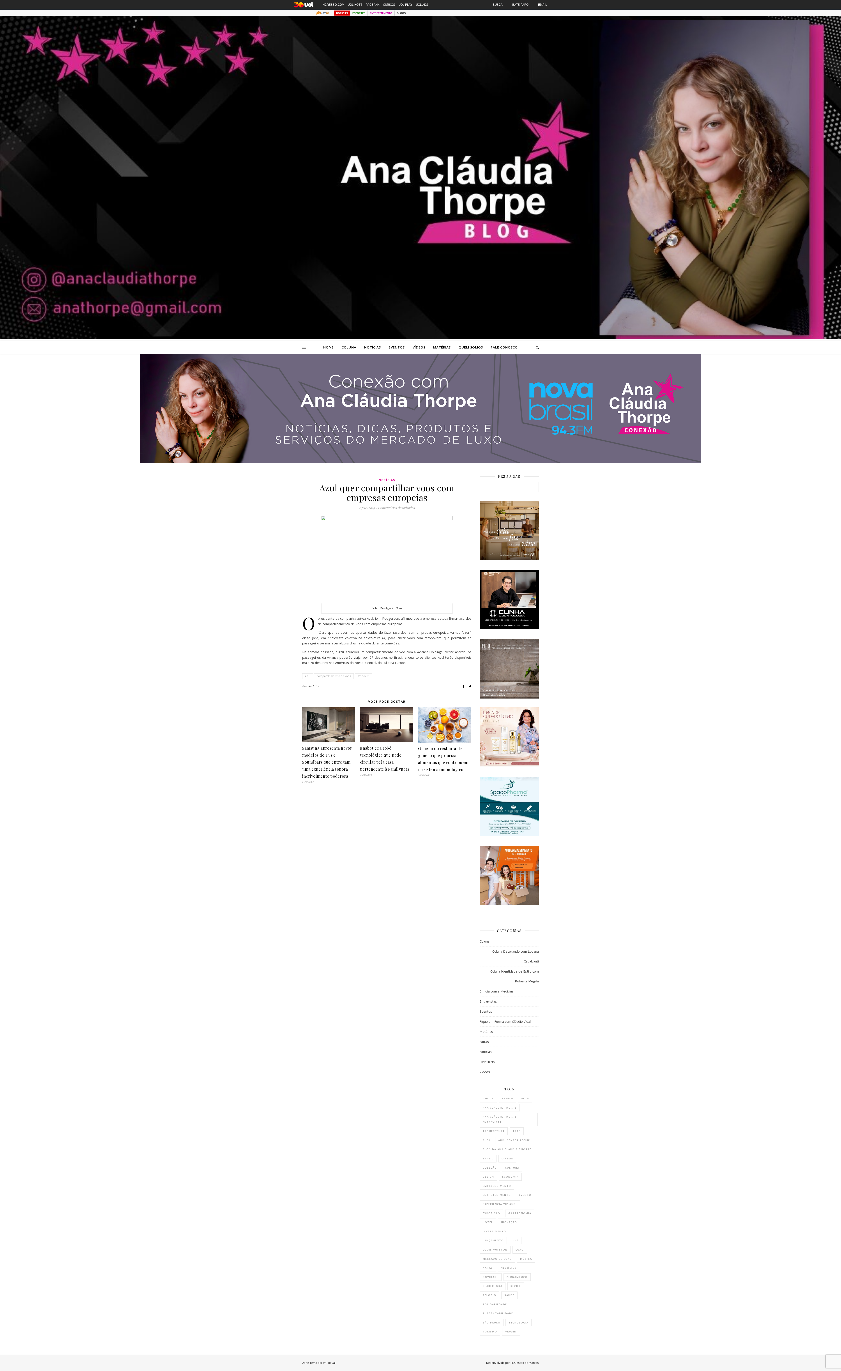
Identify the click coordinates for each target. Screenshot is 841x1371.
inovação (509, 1222)
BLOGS (401, 13)
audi (486, 1140)
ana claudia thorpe (500, 1107)
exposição (491, 1213)
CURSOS (389, 4)
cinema (507, 1158)
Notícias (372, 347)
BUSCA (498, 4)
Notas (484, 1041)
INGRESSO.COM (333, 4)
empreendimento (497, 1185)
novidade (490, 1277)
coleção (490, 1167)
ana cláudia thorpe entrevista (500, 1119)
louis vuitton (495, 1249)
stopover (363, 676)
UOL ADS (422, 4)
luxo (520, 1249)
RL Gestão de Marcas (525, 1363)
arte (517, 1131)
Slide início (487, 1062)
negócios (509, 1267)
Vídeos (419, 347)
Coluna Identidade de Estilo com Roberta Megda (514, 976)
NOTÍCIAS (342, 13)
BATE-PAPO (520, 4)
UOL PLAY (405, 4)
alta (525, 1098)
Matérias (442, 347)
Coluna (349, 347)
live (515, 1240)
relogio (489, 1295)
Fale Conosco (504, 347)
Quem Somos (471, 347)
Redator (314, 686)
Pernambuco (517, 1277)
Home (328, 347)
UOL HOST (355, 4)
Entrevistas (488, 1001)
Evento (525, 1194)
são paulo (491, 1322)
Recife (516, 1286)
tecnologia (518, 1322)
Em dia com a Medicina (497, 991)
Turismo (490, 1331)
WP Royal (329, 1363)
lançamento (493, 1240)
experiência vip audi (500, 1204)
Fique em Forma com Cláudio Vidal (505, 1021)
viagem (511, 1331)
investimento (494, 1231)
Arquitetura (494, 1131)
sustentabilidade (498, 1313)
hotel (488, 1222)
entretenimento (497, 1194)
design (488, 1176)
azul (307, 676)
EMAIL (542, 4)
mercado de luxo (497, 1258)
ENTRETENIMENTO (381, 13)
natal (488, 1267)
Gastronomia (519, 1213)
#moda (488, 1098)
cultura (512, 1167)
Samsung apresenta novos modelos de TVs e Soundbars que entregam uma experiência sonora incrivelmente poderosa (327, 762)
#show (507, 1098)
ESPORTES (358, 13)
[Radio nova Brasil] (420, 462)
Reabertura (492, 1286)
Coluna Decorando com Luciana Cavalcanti (515, 956)
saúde (509, 1295)
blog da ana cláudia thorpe (507, 1149)
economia (510, 1176)
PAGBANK (373, 4)
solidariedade (495, 1304)
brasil (488, 1158)
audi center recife (514, 1140)
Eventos (397, 347)
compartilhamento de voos (334, 676)
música (526, 1258)
